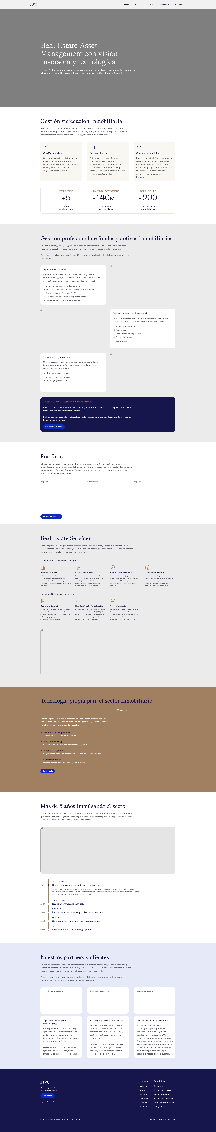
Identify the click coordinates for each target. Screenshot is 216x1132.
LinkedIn (152, 1120)
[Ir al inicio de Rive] (33, 4)
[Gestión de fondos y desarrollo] (155, 1000)
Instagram (162, 1120)
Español (43, 1102)
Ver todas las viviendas (51, 516)
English (51, 1102)
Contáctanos (47, 1096)
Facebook (172, 1120)
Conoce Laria (48, 771)
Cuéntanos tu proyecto (54, 427)
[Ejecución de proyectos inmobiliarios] (61, 1000)
